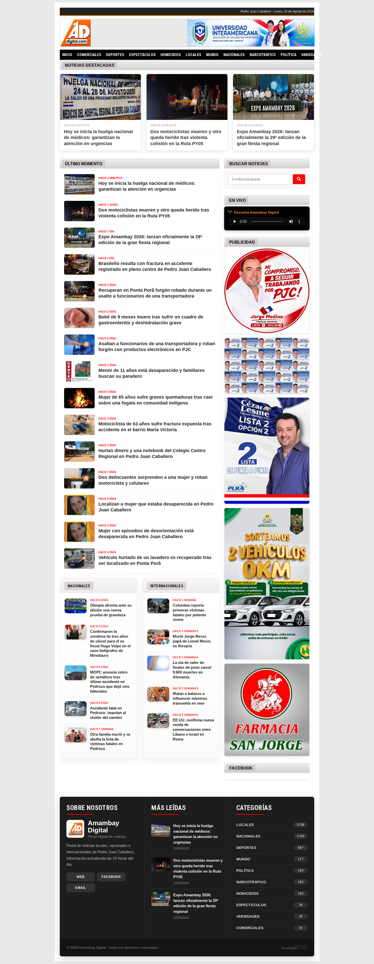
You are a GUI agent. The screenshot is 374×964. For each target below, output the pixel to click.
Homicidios (171, 54)
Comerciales (89, 54)
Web (81, 877)
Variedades (311, 54)
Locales (193, 54)
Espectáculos (142, 54)
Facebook (111, 877)
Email (80, 888)
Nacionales (234, 54)
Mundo (212, 54)
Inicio (67, 54)
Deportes (115, 54)
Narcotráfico (263, 54)
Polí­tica (288, 54)
